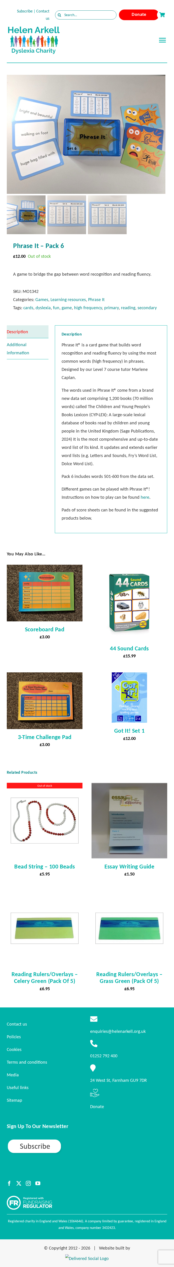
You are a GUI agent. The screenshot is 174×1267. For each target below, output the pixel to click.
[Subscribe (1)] (50, 1140)
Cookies (14, 1049)
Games (41, 299)
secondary (147, 307)
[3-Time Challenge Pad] (44, 676)
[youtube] (37, 1183)
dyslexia (43, 307)
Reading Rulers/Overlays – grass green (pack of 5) (129, 977)
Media (13, 1074)
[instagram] (28, 1183)
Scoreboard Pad (45, 629)
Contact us (17, 1024)
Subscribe (25, 11)
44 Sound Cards (129, 648)
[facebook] (9, 1183)
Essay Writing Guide (129, 866)
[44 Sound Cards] (129, 568)
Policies (14, 1036)
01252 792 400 (103, 1055)
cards (28, 307)
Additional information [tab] (18, 348)
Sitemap (14, 1100)
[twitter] (18, 1183)
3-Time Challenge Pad (45, 737)
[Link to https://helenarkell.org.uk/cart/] (162, 15)
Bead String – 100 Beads (44, 866)
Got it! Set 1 (129, 730)
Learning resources (68, 299)
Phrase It (96, 299)
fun (56, 307)
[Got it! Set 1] (129, 676)
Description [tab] (17, 331)
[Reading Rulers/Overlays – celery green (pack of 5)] (44, 894)
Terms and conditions (27, 1062)
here (145, 497)
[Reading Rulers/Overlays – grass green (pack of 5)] (129, 894)
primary (111, 307)
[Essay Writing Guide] (129, 787)
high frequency (88, 307)
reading (128, 307)
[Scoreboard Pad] (44, 568)
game (67, 307)
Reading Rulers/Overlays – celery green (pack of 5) (45, 977)
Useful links (18, 1087)
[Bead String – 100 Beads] (44, 787)
